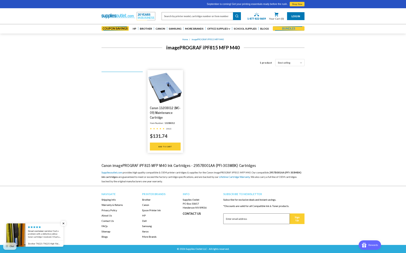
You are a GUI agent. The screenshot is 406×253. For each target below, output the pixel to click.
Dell (144, 220)
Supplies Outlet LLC (196, 248)
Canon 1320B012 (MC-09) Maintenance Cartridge (165, 112)
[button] (134, 28)
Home (185, 39)
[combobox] (197, 16)
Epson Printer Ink (151, 210)
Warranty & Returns (112, 204)
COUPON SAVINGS (115, 28)
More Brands (149, 236)
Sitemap (106, 231)
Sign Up (297, 219)
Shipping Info (109, 199)
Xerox (145, 231)
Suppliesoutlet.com (112, 172)
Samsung (147, 226)
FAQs (105, 226)
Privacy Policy (109, 210)
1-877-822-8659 (256, 18)
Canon (145, 204)
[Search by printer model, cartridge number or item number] (237, 16)
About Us (107, 215)
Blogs (105, 236)
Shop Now (283, 4)
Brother (146, 199)
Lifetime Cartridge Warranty (234, 176)
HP (144, 215)
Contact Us (108, 220)
